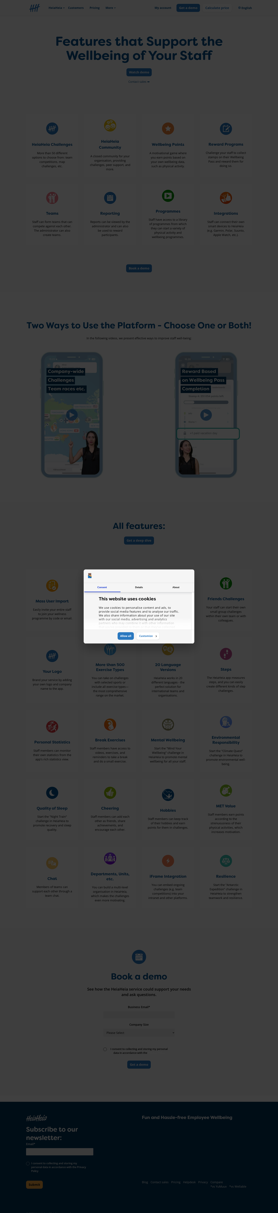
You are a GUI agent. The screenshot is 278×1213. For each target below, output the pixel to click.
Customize (146, 636)
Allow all (125, 636)
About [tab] (176, 587)
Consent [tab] (102, 587)
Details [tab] (139, 587)
